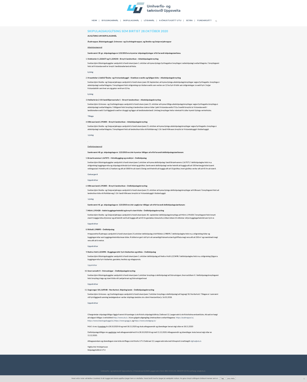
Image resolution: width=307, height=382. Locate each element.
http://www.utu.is (120, 317)
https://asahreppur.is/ (184, 317)
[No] (304, 378)
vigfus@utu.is (195, 341)
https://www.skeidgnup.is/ (145, 320)
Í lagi (222, 378)
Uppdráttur (92, 265)
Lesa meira (231, 378)
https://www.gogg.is (122, 320)
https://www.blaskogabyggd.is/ (101, 320)
